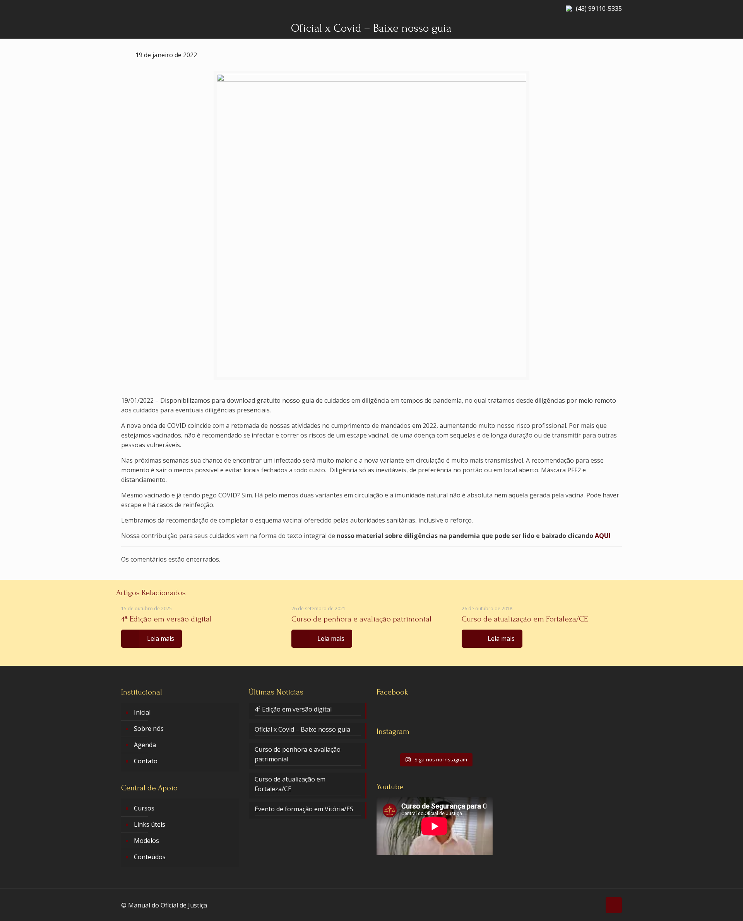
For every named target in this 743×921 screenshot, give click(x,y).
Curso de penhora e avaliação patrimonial (361, 619)
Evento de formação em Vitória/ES (304, 809)
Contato (146, 761)
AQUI (603, 535)
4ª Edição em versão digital (166, 619)
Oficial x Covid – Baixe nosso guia (302, 729)
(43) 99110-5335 (599, 8)
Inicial (142, 712)
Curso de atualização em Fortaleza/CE (525, 619)
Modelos (146, 840)
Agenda (145, 745)
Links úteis (149, 824)
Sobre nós (149, 728)
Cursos (144, 808)
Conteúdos (150, 857)
